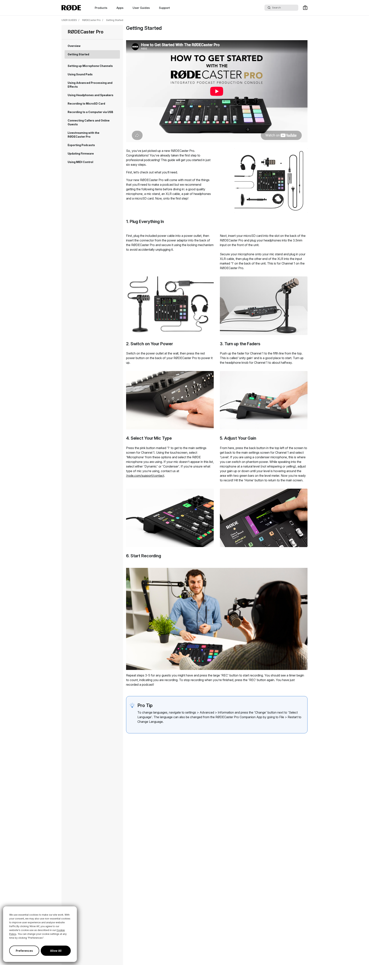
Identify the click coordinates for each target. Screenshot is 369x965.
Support (164, 7)
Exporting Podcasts (81, 145)
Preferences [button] (24, 950)
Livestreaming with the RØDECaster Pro (83, 134)
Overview (74, 45)
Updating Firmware (81, 153)
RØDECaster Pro (91, 20)
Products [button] (101, 7)
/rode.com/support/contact (145, 476)
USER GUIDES (69, 20)
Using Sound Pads (80, 74)
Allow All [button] (56, 950)
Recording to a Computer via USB (90, 112)
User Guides (141, 7)
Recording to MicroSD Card (86, 103)
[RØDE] (71, 7)
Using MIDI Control (80, 162)
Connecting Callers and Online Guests (89, 122)
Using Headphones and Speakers (90, 95)
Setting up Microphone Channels (90, 65)
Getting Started (114, 20)
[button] (305, 7)
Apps (119, 7)
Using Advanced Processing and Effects (90, 84)
